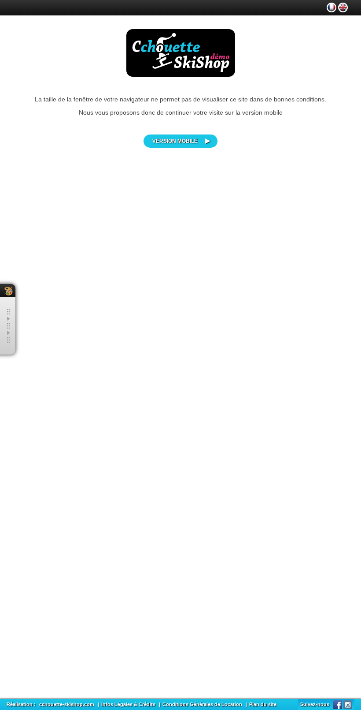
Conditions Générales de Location (202, 704)
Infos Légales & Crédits (128, 704)
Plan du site (262, 704)
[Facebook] (337, 704)
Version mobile (175, 141)
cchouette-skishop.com (66, 704)
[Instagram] (347, 704)
